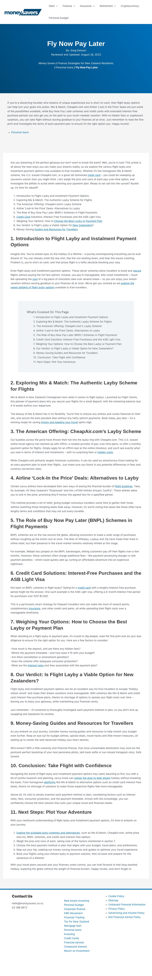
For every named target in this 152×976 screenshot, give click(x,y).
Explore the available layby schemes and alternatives (48, 832)
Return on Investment (77, 950)
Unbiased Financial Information (126, 904)
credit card (94, 175)
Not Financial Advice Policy (124, 917)
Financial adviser (74, 942)
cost (35, 279)
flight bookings (124, 486)
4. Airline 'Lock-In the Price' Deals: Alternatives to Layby (66, 330)
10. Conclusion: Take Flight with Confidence (59, 357)
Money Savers (47, 63)
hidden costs (105, 452)
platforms (50, 782)
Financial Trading (74, 917)
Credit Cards (71, 938)
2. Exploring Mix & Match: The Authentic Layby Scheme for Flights (72, 321)
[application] (56, 6)
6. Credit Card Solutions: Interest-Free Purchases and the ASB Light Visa (76, 339)
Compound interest (75, 946)
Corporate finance (74, 909)
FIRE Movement (73, 913)
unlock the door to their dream (92, 778)
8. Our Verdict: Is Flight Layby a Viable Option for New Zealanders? (73, 348)
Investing (69, 934)
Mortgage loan (72, 925)
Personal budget (74, 904)
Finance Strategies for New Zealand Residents (85, 63)
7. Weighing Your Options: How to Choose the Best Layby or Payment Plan (77, 343)
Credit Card (23, 216)
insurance (34, 608)
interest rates (36, 665)
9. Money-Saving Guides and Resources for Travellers (65, 352)
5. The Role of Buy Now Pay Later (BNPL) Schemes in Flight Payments (75, 335)
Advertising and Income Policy (126, 912)
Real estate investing (76, 900)
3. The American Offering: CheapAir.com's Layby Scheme (67, 326)
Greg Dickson (78, 50)
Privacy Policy (116, 908)
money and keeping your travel (59, 422)
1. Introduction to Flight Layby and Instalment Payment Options (70, 317)
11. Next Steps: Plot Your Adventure (54, 361)
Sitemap (113, 900)
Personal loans (64, 67)
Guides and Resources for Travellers (56, 229)
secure (137, 270)
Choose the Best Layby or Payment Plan (78, 221)
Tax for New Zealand (76, 921)
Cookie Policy (116, 896)
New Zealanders (82, 225)
